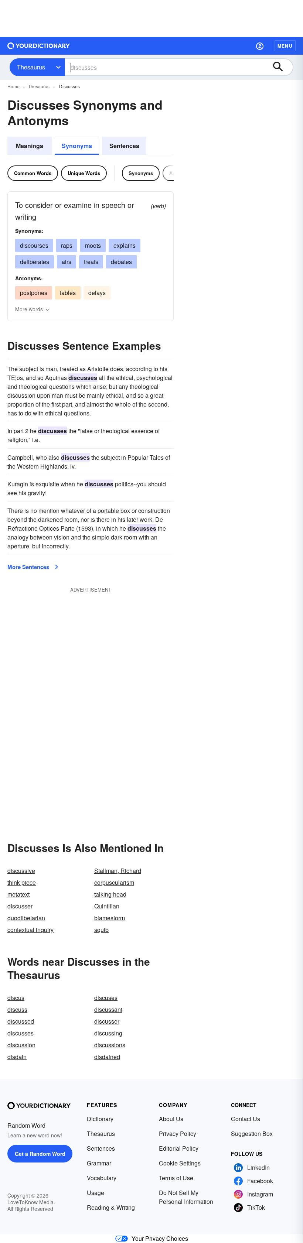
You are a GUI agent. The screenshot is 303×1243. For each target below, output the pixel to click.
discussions (109, 1045)
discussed (20, 1021)
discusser (20, 906)
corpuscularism (114, 882)
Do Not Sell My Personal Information (186, 1197)
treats (91, 261)
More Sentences (28, 567)
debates (121, 261)
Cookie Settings (180, 1163)
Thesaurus (31, 67)
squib (101, 929)
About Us (171, 1118)
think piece (21, 882)
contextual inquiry (30, 929)
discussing (108, 1033)
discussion (21, 1045)
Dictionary (100, 1118)
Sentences (124, 145)
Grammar (99, 1163)
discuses (106, 997)
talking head (110, 894)
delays (97, 292)
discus (15, 997)
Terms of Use (176, 1178)
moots (93, 245)
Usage (95, 1192)
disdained (107, 1056)
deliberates (34, 261)
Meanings (29, 145)
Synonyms (77, 145)
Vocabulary (101, 1178)
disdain (17, 1056)
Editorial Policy (178, 1148)
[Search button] (281, 67)
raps (66, 245)
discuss (17, 1009)
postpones (33, 292)
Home (13, 86)
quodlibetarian (26, 918)
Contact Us (245, 1118)
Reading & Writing (111, 1207)
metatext (18, 894)
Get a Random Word (40, 1153)
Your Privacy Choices (160, 1238)
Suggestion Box (252, 1133)
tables (68, 292)
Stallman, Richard (117, 870)
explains (124, 245)
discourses (34, 245)
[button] (259, 46)
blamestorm (109, 918)
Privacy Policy (177, 1133)
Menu (285, 45)
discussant (108, 1009)
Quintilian (106, 906)
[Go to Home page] (38, 45)
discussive (21, 870)
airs (66, 261)
